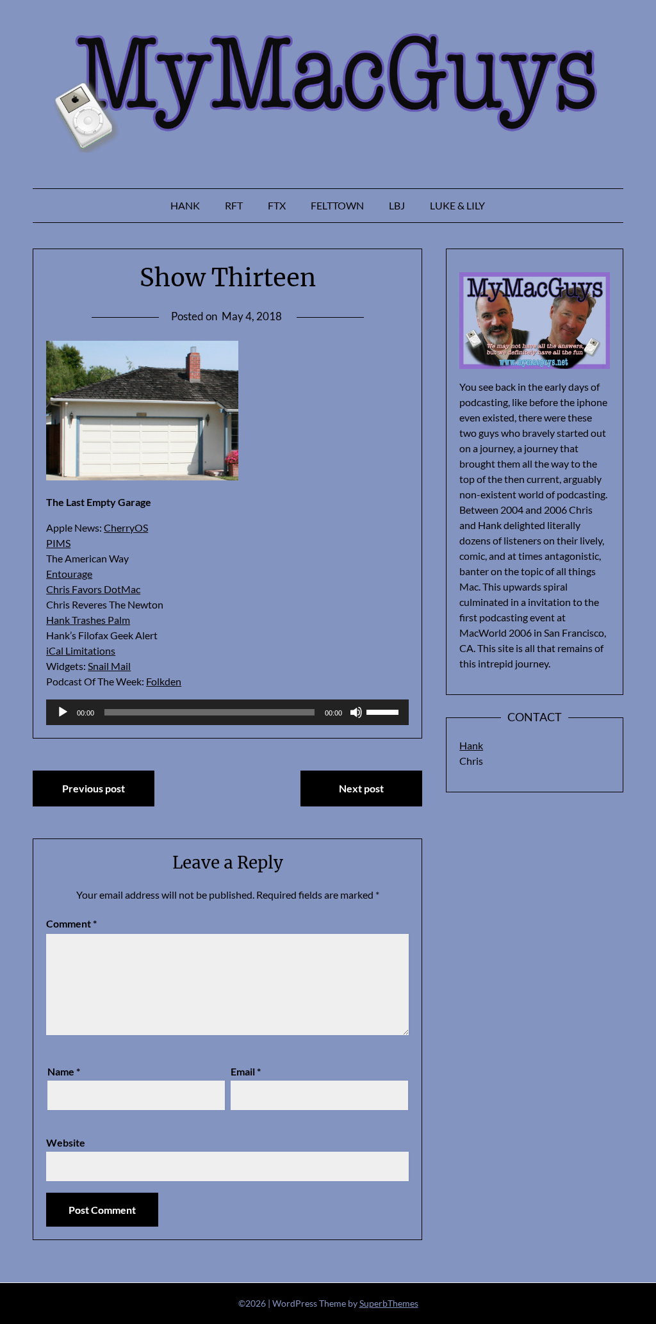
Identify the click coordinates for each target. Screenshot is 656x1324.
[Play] (62, 712)
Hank (185, 205)
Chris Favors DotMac (93, 589)
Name (63, 1071)
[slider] (384, 711)
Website (65, 1142)
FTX (277, 205)
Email (246, 1071)
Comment (71, 923)
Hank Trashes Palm (88, 620)
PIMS (58, 543)
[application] (227, 712)
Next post (361, 788)
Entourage (69, 574)
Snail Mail (109, 666)
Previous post (93, 788)
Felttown (337, 205)
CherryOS (126, 527)
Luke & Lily (457, 205)
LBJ (397, 205)
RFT (234, 205)
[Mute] (356, 712)
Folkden (163, 681)
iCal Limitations (80, 650)
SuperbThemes (388, 1303)
